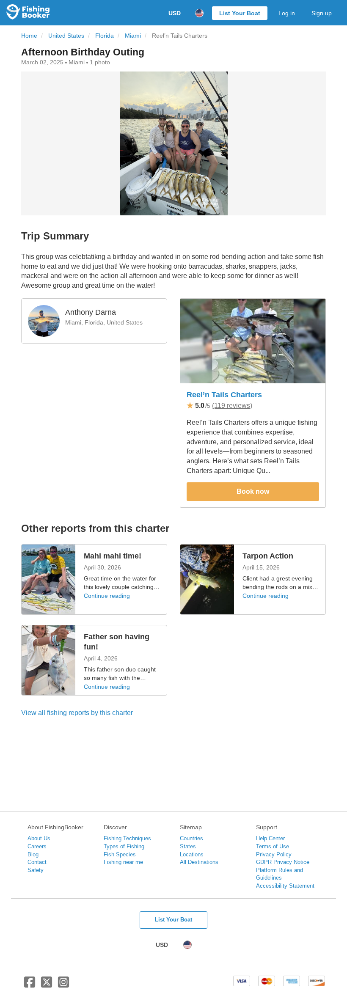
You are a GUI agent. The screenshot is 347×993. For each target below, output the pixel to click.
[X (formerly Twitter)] (46, 985)
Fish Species (120, 854)
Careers (37, 846)
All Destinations (199, 862)
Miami (133, 36)
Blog (33, 854)
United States (66, 36)
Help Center (270, 838)
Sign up (321, 13)
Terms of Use (272, 846)
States (188, 846)
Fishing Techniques (127, 838)
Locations (192, 854)
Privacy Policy (274, 854)
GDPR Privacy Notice (282, 862)
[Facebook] (29, 985)
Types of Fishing (124, 846)
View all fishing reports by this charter (77, 712)
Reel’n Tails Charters (224, 395)
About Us (39, 838)
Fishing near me (123, 862)
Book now (253, 491)
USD (174, 13)
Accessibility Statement (285, 886)
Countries (191, 838)
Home (29, 36)
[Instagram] (63, 985)
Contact (37, 862)
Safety (36, 870)
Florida (104, 36)
